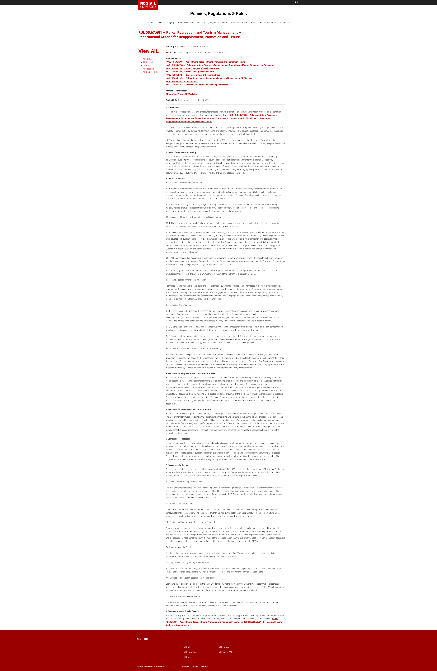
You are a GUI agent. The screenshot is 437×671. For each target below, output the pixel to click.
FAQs (253, 22)
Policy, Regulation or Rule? (215, 22)
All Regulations (149, 62)
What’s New (285, 22)
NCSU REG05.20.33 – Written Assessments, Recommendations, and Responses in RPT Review (209, 78)
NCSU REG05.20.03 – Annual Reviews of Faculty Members (192, 68)
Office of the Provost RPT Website (181, 94)
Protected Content (239, 22)
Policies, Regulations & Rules (218, 13)
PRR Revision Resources (189, 22)
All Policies (147, 59)
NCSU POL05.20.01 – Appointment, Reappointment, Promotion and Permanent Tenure (205, 62)
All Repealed (148, 69)
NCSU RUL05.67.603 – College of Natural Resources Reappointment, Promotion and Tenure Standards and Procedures (220, 65)
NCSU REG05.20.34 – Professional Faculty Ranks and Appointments (197, 84)
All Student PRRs (150, 72)
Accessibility (185, 666)
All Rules (146, 65)
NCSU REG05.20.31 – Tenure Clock (182, 81)
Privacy (195, 666)
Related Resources (268, 22)
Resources (204, 666)
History (169, 52)
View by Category (166, 22)
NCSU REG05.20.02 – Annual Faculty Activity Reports (190, 71)
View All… (150, 22)
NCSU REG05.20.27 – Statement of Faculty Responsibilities (193, 75)
